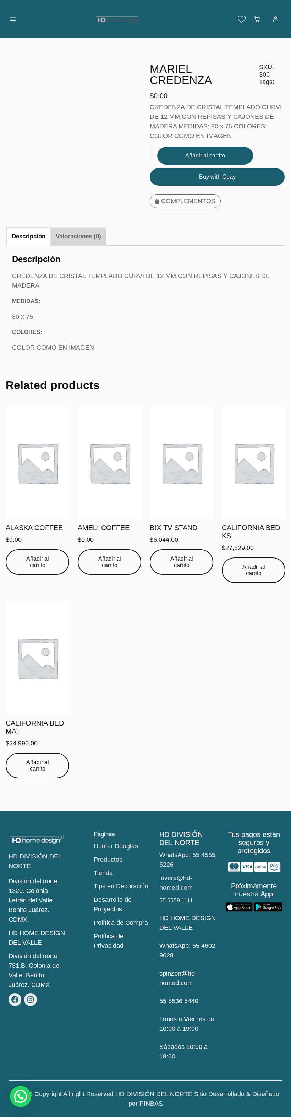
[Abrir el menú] (13, 19)
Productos (108, 859)
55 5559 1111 (176, 901)
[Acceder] (275, 19)
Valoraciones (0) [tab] (78, 236)
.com (186, 983)
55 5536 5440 (178, 1001)
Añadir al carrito (205, 155)
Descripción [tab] (28, 236)
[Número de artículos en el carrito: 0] (257, 19)
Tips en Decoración (121, 886)
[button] (20, 1096)
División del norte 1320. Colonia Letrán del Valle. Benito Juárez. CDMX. (33, 900)
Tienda (103, 873)
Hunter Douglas (116, 846)
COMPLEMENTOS (188, 201)
